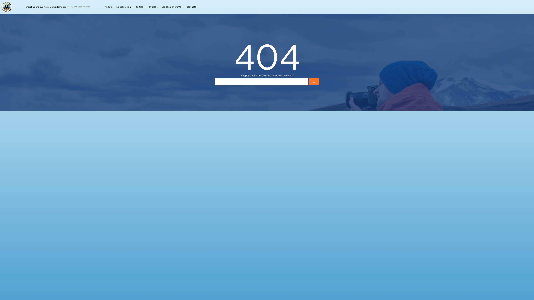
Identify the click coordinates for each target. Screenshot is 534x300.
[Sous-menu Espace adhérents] (182, 7)
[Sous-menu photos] (157, 7)
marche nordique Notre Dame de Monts (46, 6)
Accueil (109, 6)
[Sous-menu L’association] (132, 7)
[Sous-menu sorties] (144, 7)
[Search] (314, 81)
